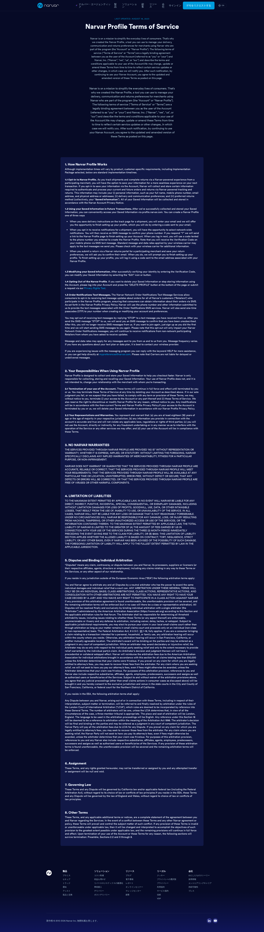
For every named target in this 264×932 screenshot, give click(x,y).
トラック (66, 883)
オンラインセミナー (134, 887)
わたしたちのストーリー (199, 875)
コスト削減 (99, 875)
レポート (129, 883)
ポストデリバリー (102, 894)
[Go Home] (49, 885)
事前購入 (98, 887)
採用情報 (192, 879)
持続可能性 (193, 887)
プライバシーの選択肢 (166, 879)
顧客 (128, 894)
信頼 (159, 894)
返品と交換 (67, 894)
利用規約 (161, 887)
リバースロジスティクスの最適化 (108, 883)
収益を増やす (100, 879)
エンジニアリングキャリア (200, 883)
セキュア (66, 879)
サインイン (175, 5)
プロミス (66, 875)
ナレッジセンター (133, 891)
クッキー (161, 875)
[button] (77, 872)
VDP (159, 898)
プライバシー (163, 883)
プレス (191, 891)
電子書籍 (129, 879)
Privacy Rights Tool (94, 288)
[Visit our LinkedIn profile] (209, 920)
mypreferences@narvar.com (114, 354)
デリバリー (99, 891)
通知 (65, 887)
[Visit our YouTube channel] (215, 920)
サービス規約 (163, 891)
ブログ (128, 875)
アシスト (66, 891)
